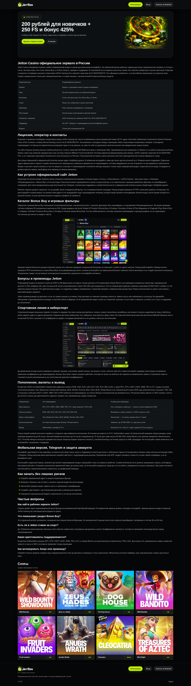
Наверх (170, 681)
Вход (148, 4)
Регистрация (135, 4)
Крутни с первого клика (33, 41)
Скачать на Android (163, 4)
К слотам (51, 41)
